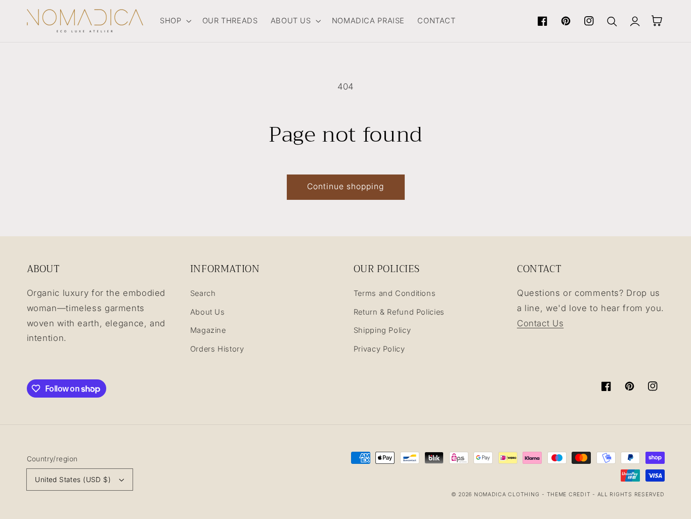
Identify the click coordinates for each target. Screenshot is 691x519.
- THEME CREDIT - (569, 494)
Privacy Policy (379, 349)
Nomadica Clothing (507, 494)
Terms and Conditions (395, 293)
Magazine (208, 330)
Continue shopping (345, 186)
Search (203, 293)
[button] (175, 21)
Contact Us (540, 323)
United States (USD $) (73, 479)
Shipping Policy (382, 330)
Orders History (217, 349)
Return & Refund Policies (399, 312)
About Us (207, 312)
